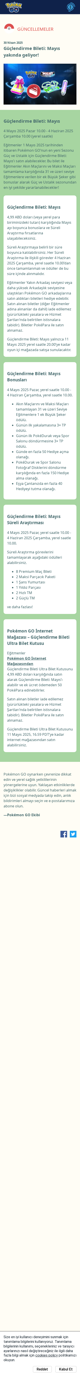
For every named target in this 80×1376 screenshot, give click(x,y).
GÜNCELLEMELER (35, 29)
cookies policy (46, 1355)
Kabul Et (66, 1369)
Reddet (42, 1369)
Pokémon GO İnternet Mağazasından (26, 661)
